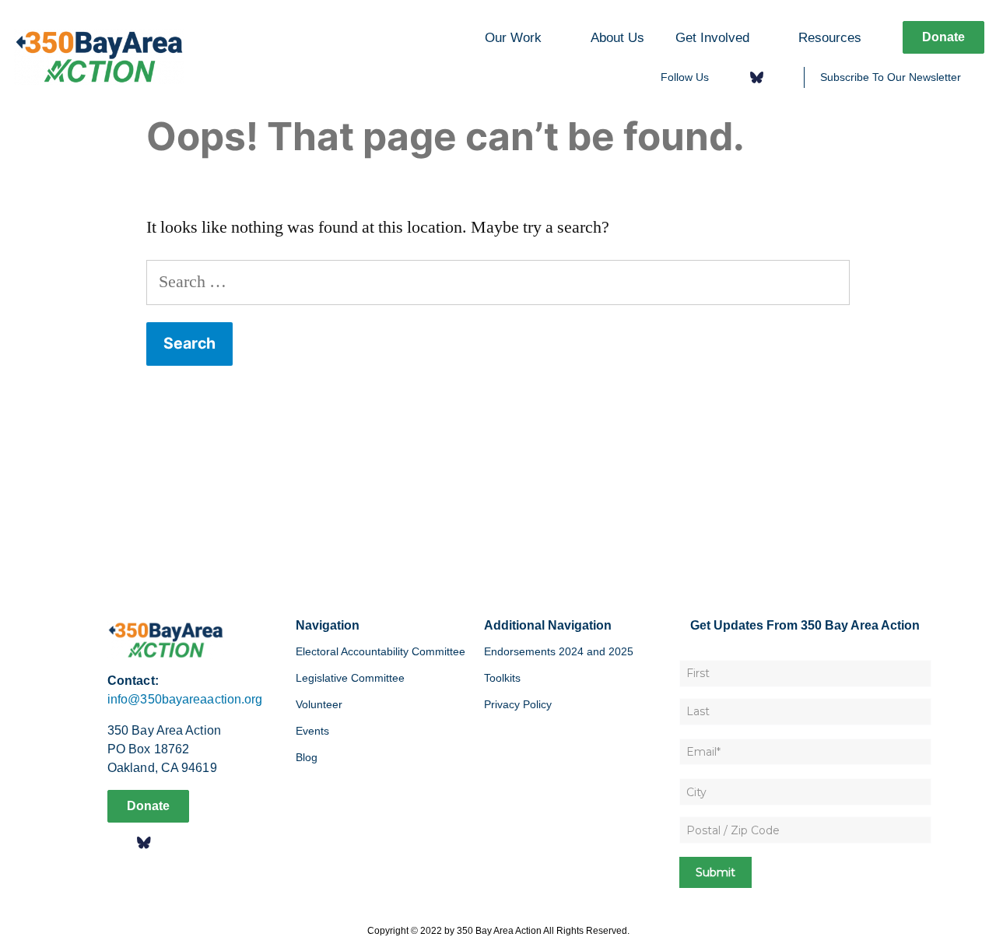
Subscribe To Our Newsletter (890, 77)
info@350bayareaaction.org (185, 699)
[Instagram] (781, 77)
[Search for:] (498, 282)
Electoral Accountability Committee (380, 651)
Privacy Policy (518, 704)
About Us (617, 37)
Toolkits (502, 678)
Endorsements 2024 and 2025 (558, 651)
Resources (829, 37)
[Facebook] (731, 77)
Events (312, 731)
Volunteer (319, 704)
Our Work (513, 37)
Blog (306, 757)
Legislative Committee (350, 678)
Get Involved (712, 37)
